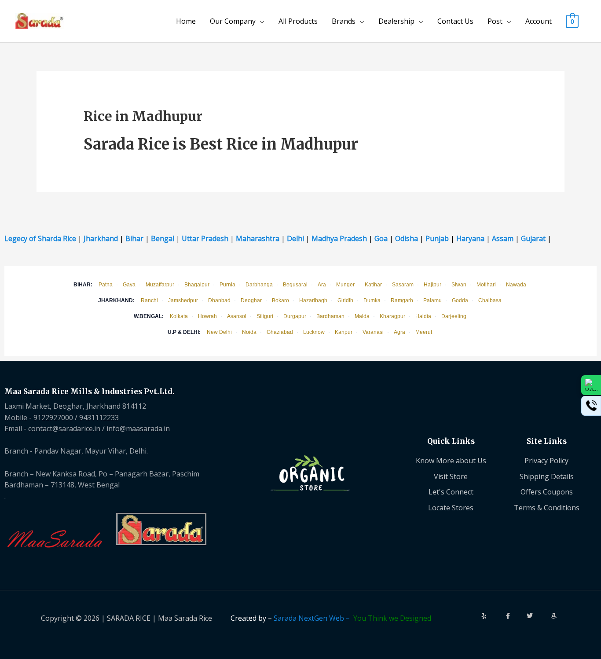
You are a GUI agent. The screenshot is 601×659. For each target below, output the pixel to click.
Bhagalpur (196, 285)
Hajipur (432, 285)
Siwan (458, 285)
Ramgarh (402, 300)
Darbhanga (259, 285)
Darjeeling (453, 316)
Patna (106, 285)
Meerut (423, 332)
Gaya (129, 285)
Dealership (396, 21)
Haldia (423, 316)
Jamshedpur (183, 300)
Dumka (372, 300)
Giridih (345, 300)
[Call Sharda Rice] (591, 406)
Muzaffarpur (160, 285)
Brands (343, 21)
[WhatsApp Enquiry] (591, 385)
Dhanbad (219, 300)
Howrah (207, 316)
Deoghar (251, 300)
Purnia (227, 285)
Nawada (516, 285)
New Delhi (219, 332)
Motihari (486, 285)
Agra (399, 332)
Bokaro (280, 300)
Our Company (233, 21)
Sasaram (403, 285)
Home (186, 21)
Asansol (236, 316)
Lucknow (314, 332)
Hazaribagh (313, 300)
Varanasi (373, 332)
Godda (460, 300)
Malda (362, 316)
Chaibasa (490, 300)
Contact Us (455, 21)
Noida (249, 332)
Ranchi (149, 300)
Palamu (432, 300)
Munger (345, 285)
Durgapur (294, 316)
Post (494, 21)
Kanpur (343, 332)
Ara (322, 285)
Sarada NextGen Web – (313, 618)
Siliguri (265, 316)
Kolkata (179, 316)
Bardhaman (330, 316)
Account (538, 21)
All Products (298, 21)
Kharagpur (392, 316)
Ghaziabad (280, 332)
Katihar (373, 285)
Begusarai (295, 285)
